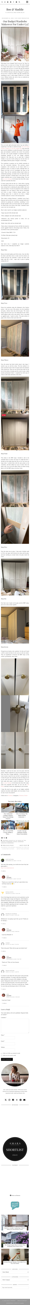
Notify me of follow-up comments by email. (11, 1053)
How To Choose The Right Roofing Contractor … (22, 815)
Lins (7, 876)
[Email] (16, 2)
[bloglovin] (17, 1100)
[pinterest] (21, 1100)
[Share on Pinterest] (6, 838)
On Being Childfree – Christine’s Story (8, 847)
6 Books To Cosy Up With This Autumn (22, 847)
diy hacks (18, 840)
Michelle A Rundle (11, 913)
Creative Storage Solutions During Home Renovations (22, 832)
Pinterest (21, 795)
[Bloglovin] (13, 2)
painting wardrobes (7, 841)
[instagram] (9, 1100)
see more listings (7, 179)
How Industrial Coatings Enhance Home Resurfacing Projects (8, 816)
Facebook (10, 795)
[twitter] (6, 1100)
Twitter (26, 795)
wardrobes (10, 842)
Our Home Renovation (22, 18)
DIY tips (24, 840)
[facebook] (13, 1100)
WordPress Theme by (15, 1303)
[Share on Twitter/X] (4, 838)
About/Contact (22, 1300)
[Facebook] (10, 2)
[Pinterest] (7, 2)
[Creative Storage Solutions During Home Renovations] (22, 825)
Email (3, 1041)
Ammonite (5, 840)
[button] (28, 2)
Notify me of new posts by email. (9, 1055)
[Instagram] (5, 2)
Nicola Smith (9, 892)
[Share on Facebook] (2, 838)
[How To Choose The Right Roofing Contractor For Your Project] (22, 808)
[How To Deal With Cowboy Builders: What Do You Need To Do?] (8, 825)
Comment (3, 1017)
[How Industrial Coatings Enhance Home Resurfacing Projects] (8, 808)
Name (3, 1035)
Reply (4, 871)
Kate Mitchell (10, 859)
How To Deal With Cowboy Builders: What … (8, 832)
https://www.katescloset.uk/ (7, 868)
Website (3, 1047)
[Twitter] (2, 2)
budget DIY (12, 840)
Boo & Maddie (15, 9)
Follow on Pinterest (15, 1195)
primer (15, 841)
